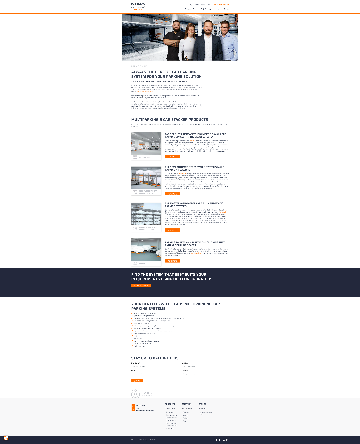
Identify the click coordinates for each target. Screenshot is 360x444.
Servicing (196, 9)
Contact (226, 9)
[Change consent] (6, 438)
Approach (211, 9)
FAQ (132, 440)
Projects (204, 9)
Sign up (137, 381)
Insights (219, 9)
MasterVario (223, 212)
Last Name (185, 363)
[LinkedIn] (223, 440)
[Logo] (138, 6)
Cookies (153, 440)
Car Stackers (170, 412)
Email (133, 370)
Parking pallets (171, 420)
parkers (191, 141)
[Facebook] (216, 440)
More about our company (144, 92)
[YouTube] (220, 440)
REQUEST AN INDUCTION (220, 5)
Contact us (202, 408)
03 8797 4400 (205, 5)
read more (172, 157)
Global (197, 5)
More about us (187, 408)
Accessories (170, 428)
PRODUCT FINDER (141, 285)
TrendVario (182, 174)
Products (188, 9)
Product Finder (170, 408)
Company (185, 370)
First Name (135, 363)
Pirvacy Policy (142, 440)
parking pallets (196, 253)
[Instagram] (227, 440)
